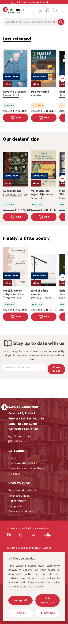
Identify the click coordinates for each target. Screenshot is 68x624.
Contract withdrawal (21, 511)
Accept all (20, 600)
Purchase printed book (22, 490)
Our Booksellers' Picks (22, 463)
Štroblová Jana (12, 298)
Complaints (15, 506)
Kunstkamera (12, 191)
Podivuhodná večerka (40, 93)
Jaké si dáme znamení (39, 292)
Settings (49, 613)
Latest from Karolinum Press (26, 468)
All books (14, 474)
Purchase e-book (18, 496)
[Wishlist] (47, 10)
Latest (12, 458)
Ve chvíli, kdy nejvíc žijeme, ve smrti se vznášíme (43, 192)
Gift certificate (17, 501)
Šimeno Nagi (11, 95)
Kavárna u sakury (15, 91)
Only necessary (47, 600)
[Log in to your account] (40, 10)
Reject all (20, 613)
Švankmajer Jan (12, 195)
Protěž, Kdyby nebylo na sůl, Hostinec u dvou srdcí (14, 292)
